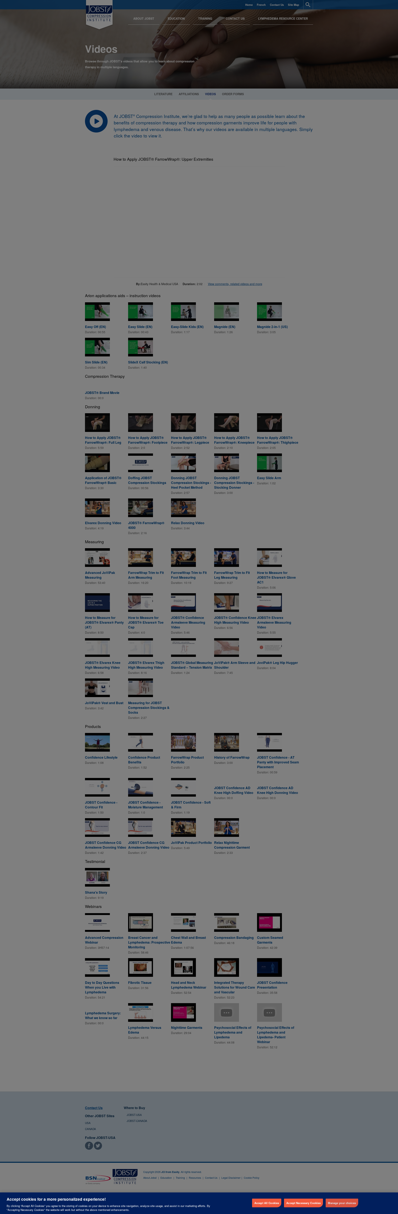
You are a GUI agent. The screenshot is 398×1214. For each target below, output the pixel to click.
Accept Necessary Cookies (303, 1203)
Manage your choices (342, 1203)
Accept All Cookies (266, 1203)
